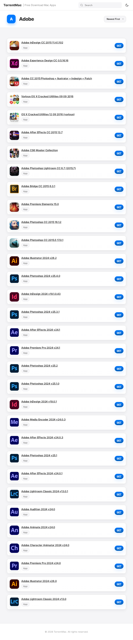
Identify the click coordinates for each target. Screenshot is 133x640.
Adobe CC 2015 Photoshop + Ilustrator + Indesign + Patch (56, 78)
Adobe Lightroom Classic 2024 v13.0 (43, 599)
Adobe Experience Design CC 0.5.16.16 (44, 60)
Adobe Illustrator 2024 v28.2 (38, 258)
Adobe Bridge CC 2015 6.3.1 (38, 186)
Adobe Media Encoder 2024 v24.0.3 (43, 419)
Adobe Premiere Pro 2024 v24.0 (41, 563)
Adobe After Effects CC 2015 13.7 (42, 132)
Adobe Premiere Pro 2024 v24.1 (40, 347)
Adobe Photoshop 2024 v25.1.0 (40, 383)
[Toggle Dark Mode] (127, 5)
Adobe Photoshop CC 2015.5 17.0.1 (42, 240)
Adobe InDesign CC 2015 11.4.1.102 (42, 42)
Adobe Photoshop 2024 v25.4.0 (40, 276)
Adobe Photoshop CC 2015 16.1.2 (41, 222)
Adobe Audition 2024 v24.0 (38, 509)
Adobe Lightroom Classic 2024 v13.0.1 (44, 491)
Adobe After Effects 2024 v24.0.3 (42, 437)
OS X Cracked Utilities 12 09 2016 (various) (47, 114)
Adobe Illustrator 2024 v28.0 (39, 581)
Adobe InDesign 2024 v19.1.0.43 (41, 293)
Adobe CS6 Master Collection (39, 150)
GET (119, 45)
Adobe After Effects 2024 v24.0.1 (42, 473)
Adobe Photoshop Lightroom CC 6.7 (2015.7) (48, 168)
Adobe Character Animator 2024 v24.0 (45, 545)
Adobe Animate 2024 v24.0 (38, 527)
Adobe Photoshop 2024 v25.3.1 (40, 311)
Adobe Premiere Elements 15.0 (40, 204)
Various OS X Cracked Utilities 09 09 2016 (47, 96)
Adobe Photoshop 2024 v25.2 (39, 365)
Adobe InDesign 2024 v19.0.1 (39, 401)
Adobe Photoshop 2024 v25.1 (39, 455)
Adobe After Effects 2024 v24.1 (40, 329)
